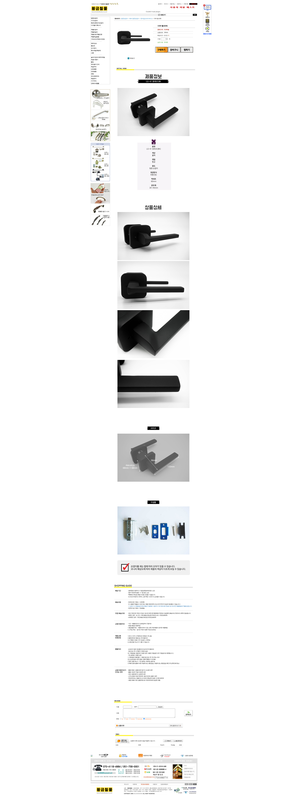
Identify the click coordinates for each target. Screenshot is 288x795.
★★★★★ (148, 719)
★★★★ (139, 719)
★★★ (133, 719)
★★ (127, 719)
